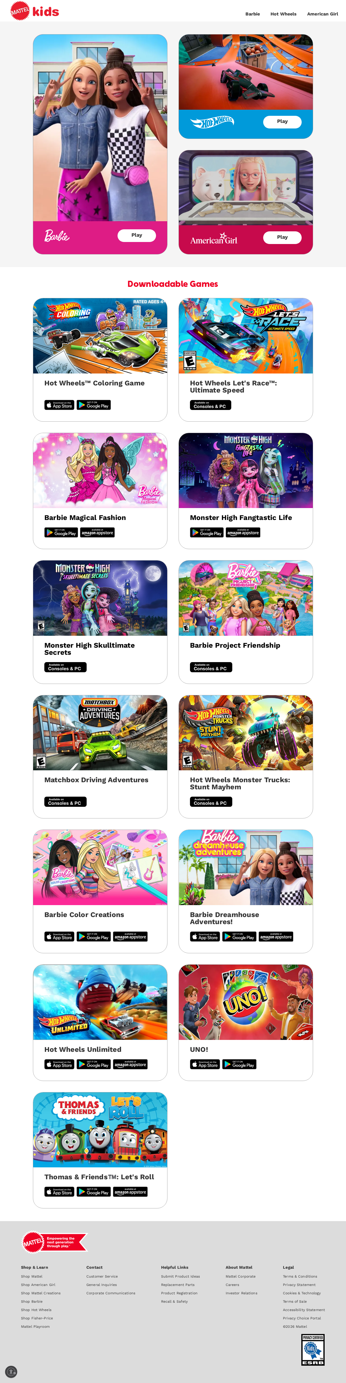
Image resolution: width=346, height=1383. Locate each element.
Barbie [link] (252, 13)
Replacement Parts (178, 1285)
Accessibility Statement (304, 1310)
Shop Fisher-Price (37, 1318)
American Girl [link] (322, 13)
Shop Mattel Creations (41, 1293)
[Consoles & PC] (210, 405)
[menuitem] (41, 1296)
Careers (232, 1285)
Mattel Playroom (35, 1326)
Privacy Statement (299, 1285)
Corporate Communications (110, 1293)
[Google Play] (61, 533)
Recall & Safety (174, 1301)
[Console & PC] (65, 668)
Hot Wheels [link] (284, 13)
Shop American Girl (38, 1285)
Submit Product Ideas (180, 1276)
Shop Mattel (31, 1276)
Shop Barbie (32, 1301)
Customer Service (102, 1276)
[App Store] (59, 1065)
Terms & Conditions (300, 1276)
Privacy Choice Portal (302, 1318)
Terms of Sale (295, 1301)
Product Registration (179, 1293)
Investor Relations (241, 1293)
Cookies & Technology (301, 1293)
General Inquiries (101, 1285)
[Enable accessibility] (11, 1372)
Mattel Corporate (241, 1276)
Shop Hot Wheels (36, 1310)
